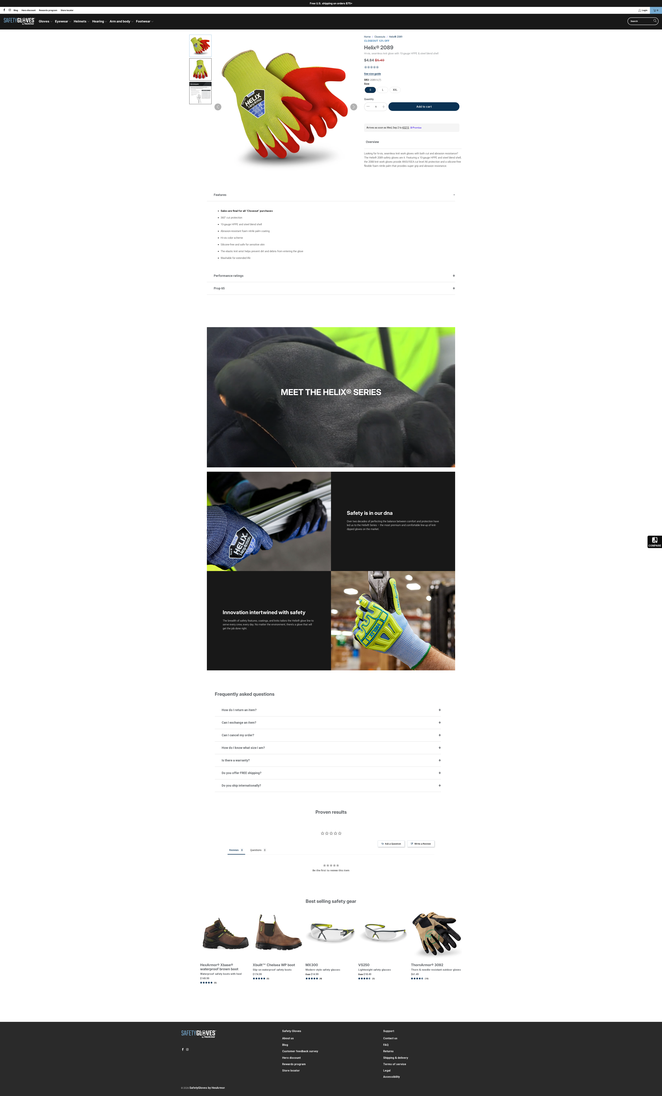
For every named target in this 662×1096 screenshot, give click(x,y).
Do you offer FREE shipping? (241, 773)
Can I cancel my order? (238, 735)
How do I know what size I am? (243, 748)
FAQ (386, 1045)
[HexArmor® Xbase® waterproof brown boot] (225, 933)
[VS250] (383, 933)
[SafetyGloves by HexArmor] (19, 22)
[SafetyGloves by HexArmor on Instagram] (9, 10)
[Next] (456, 952)
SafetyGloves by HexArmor (207, 1087)
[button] (46, 21)
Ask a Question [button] (393, 843)
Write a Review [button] (422, 843)
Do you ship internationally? (241, 785)
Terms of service (394, 1064)
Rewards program (48, 10)
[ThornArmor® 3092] (436, 933)
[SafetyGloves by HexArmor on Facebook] (4, 10)
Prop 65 (219, 288)
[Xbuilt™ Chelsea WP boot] (278, 933)
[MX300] (331, 933)
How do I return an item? (239, 710)
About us (288, 1038)
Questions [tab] (256, 850)
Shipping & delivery (395, 1057)
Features (220, 195)
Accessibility (391, 1076)
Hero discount (29, 10)
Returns (388, 1051)
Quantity (369, 99)
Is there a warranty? (236, 760)
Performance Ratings (228, 275)
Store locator (67, 10)
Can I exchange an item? (239, 722)
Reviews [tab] (234, 850)
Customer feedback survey (300, 1051)
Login (644, 10)
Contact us (390, 1038)
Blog (16, 10)
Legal (386, 1070)
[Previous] (205, 952)
